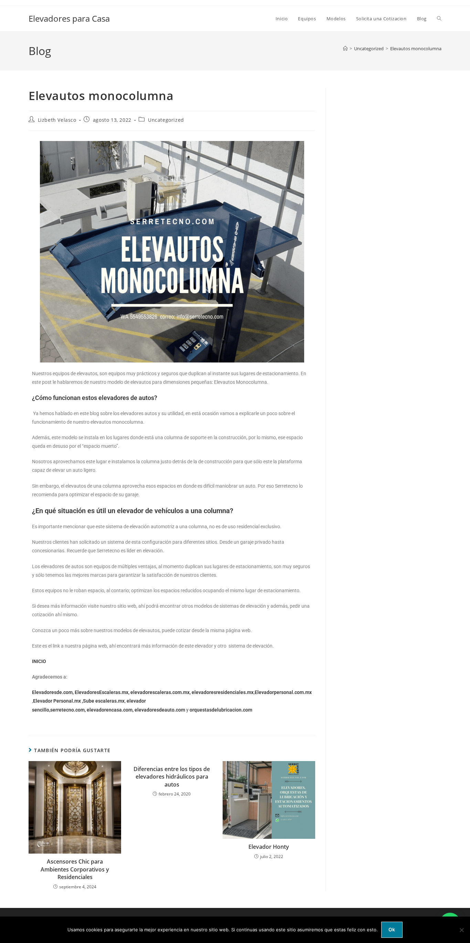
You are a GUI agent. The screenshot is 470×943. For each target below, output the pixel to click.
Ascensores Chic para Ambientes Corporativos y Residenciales (75, 869)
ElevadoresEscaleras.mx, (102, 692)
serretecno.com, (68, 710)
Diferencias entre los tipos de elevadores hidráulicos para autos (171, 776)
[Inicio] (345, 48)
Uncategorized (166, 120)
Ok (391, 929)
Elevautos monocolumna (415, 48)
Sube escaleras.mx (104, 701)
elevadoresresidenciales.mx (223, 692)
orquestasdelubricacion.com (221, 710)
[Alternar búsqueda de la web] (439, 18)
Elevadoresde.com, (53, 692)
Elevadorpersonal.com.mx (283, 692)
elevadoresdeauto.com (160, 710)
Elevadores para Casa (69, 18)
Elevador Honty (268, 846)
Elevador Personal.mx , (58, 701)
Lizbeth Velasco (57, 120)
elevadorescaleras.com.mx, (161, 692)
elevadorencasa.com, (110, 710)
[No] (461, 929)
